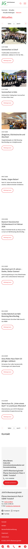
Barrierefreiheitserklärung (9, 529)
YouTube (6, 514)
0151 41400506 (9, 478)
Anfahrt (4, 525)
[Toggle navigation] (24, 3)
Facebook (7, 511)
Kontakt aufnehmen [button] (10, 482)
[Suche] (20, 3)
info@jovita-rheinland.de (13, 506)
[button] (3, 546)
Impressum (5, 533)
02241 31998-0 (8, 502)
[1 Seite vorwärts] (25, 23)
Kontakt (4, 522)
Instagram (16, 511)
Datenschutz (5, 537)
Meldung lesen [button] (7, 60)
